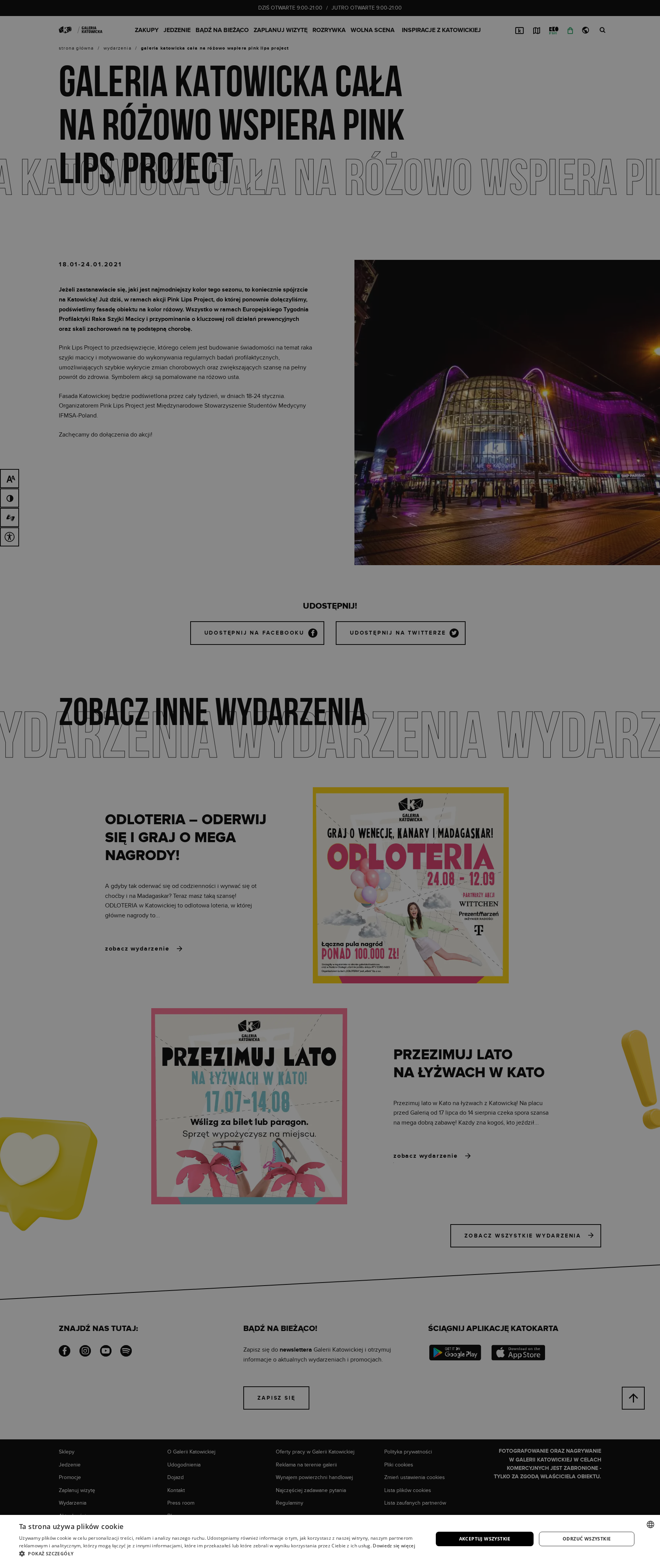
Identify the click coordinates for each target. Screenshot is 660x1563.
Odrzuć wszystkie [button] (587, 1539)
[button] (220, 1553)
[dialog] (330, 781)
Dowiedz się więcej (394, 1545)
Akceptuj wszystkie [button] (485, 1539)
